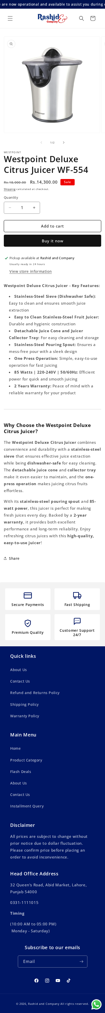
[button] (10, 18)
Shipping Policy (24, 704)
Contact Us (20, 681)
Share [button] (14, 558)
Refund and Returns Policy (35, 692)
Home (15, 748)
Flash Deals (20, 771)
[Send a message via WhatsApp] (96, 1004)
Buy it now (52, 240)
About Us (18, 669)
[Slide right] (63, 142)
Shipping (10, 189)
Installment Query (27, 806)
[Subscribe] (81, 962)
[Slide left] (41, 142)
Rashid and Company (44, 1004)
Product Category (26, 760)
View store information (30, 271)
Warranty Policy (24, 715)
